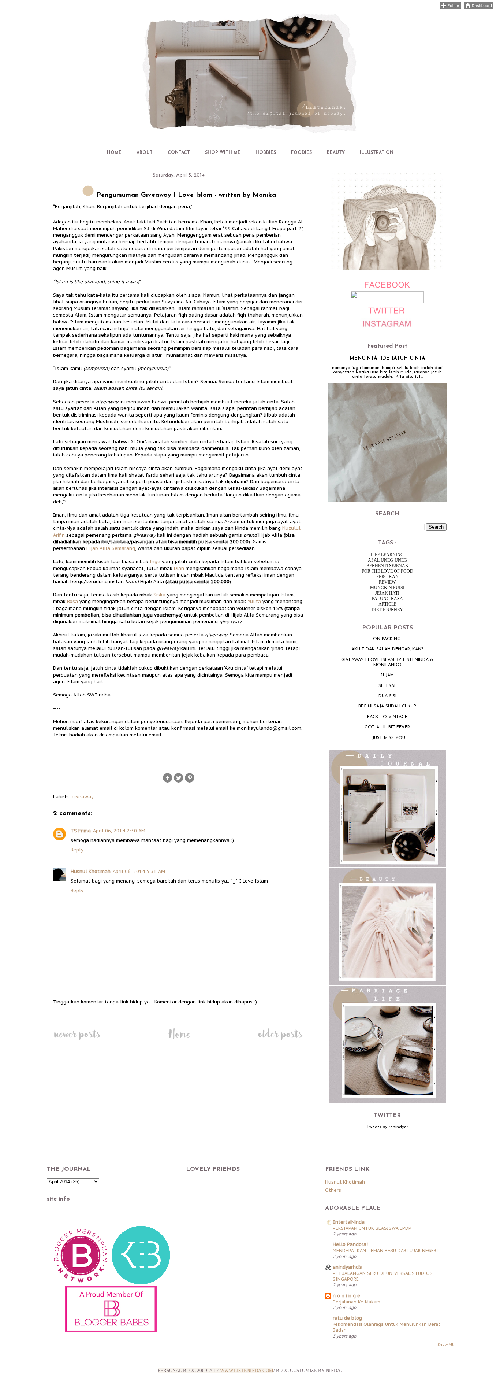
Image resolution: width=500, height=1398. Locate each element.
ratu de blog (347, 1318)
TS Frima (81, 831)
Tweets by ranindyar (387, 1127)
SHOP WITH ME (222, 153)
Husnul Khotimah (91, 871)
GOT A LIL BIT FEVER (387, 727)
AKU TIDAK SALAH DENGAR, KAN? (387, 649)
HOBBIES (265, 153)
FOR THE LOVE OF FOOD (387, 571)
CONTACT (179, 153)
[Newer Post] (77, 1040)
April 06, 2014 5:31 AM (139, 871)
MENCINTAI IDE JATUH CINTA (387, 358)
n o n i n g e (346, 1295)
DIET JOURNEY (387, 609)
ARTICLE (387, 604)
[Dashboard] (478, 7)
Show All (445, 1344)
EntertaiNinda (349, 1222)
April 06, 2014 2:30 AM (119, 831)
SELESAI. (387, 686)
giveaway (83, 797)
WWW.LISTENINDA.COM (246, 1370)
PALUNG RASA (387, 598)
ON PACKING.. (387, 639)
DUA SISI (387, 696)
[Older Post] (280, 1040)
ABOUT (145, 153)
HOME (114, 153)
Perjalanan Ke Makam (356, 1302)
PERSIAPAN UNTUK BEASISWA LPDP (372, 1228)
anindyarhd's (347, 1267)
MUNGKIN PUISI (387, 587)
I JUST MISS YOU (387, 738)
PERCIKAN (387, 576)
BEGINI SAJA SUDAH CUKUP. (387, 706)
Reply (77, 850)
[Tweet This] (178, 781)
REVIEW (387, 582)
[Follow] (450, 7)
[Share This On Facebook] (167, 781)
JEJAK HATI (387, 593)
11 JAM (387, 675)
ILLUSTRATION (376, 153)
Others (333, 1190)
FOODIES (301, 153)
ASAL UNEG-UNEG (387, 560)
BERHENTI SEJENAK (387, 565)
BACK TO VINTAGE (387, 717)
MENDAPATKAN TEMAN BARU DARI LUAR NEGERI (385, 1250)
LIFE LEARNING (387, 554)
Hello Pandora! (350, 1244)
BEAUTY (336, 153)
